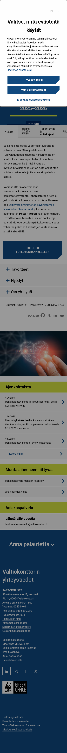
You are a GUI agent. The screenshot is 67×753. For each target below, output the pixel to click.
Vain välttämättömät (33, 89)
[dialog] (33, 53)
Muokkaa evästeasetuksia (33, 99)
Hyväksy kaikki (34, 80)
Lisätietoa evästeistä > (20, 70)
